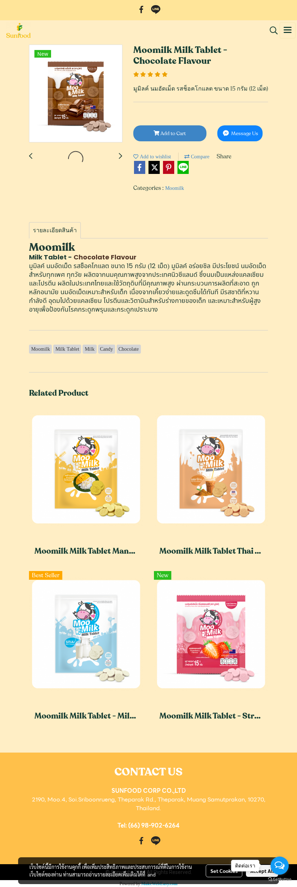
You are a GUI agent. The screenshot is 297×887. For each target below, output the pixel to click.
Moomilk (174, 188)
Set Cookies (224, 870)
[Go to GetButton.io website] (279, 879)
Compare (199, 157)
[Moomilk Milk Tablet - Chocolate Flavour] (75, 94)
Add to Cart (172, 133)
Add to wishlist (154, 157)
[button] (271, 30)
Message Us (244, 133)
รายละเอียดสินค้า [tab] (55, 230)
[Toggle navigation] (288, 30)
